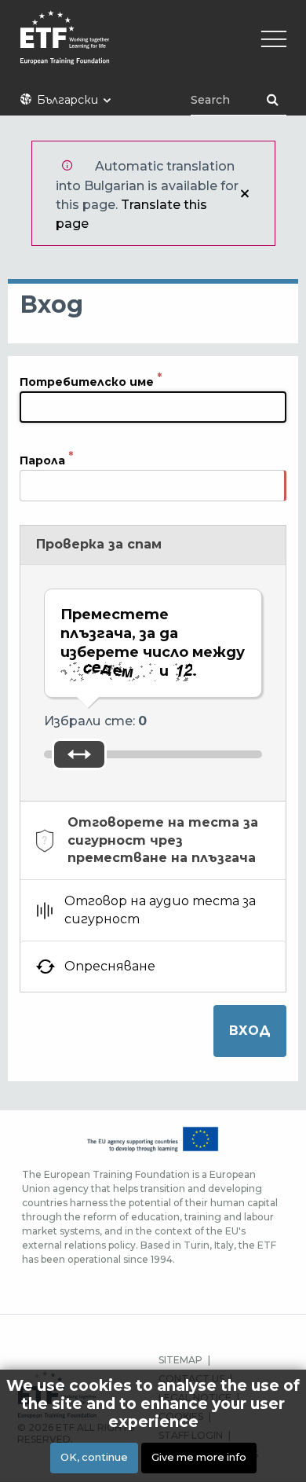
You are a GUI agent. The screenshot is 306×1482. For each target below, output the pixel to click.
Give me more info (198, 1457)
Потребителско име (87, 381)
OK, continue (94, 1457)
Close (245, 193)
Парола (42, 460)
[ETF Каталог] (153, 47)
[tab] (153, 840)
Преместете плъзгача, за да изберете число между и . (152, 643)
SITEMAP (180, 1360)
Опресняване (109, 966)
